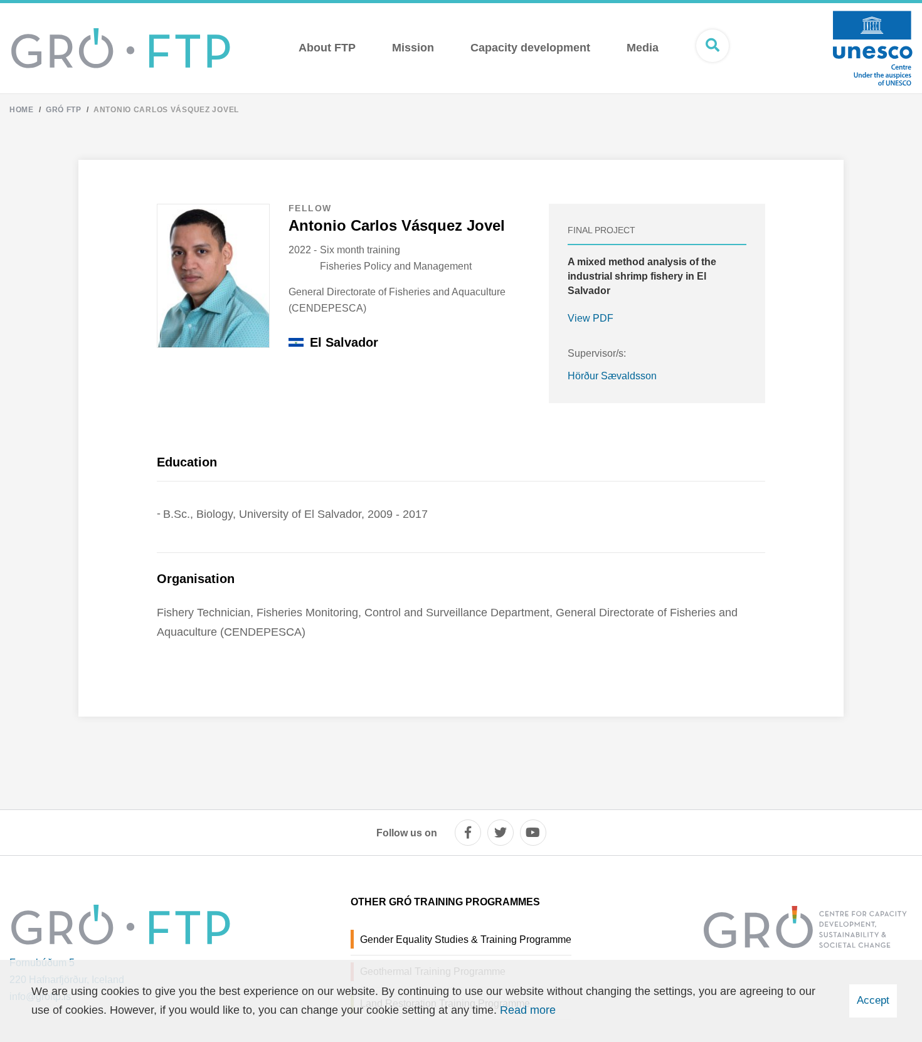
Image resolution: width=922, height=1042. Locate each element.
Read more (528, 1010)
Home (21, 109)
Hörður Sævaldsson (612, 376)
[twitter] (500, 832)
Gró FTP (64, 109)
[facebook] (468, 832)
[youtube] (533, 832)
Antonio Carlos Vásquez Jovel (166, 109)
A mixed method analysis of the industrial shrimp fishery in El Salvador (642, 276)
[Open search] (712, 45)
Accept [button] (873, 1000)
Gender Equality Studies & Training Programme (465, 939)
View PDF (590, 318)
